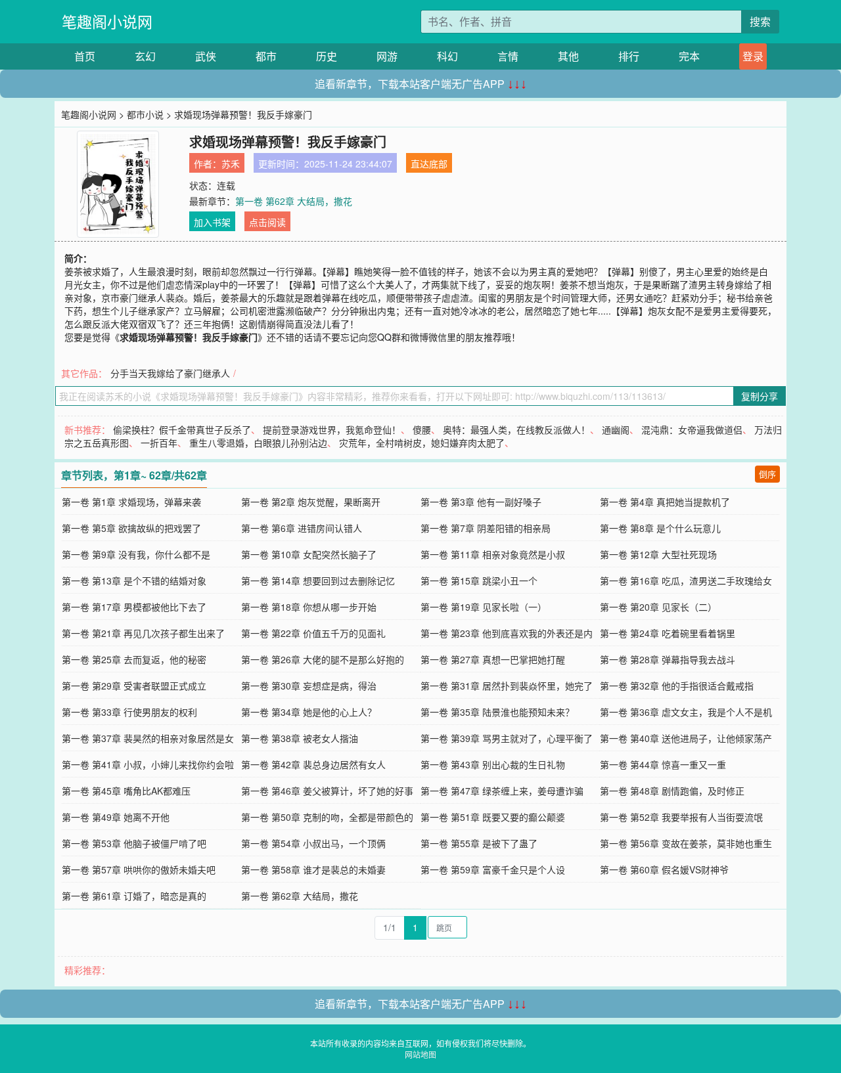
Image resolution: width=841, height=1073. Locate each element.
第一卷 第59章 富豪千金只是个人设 (492, 869)
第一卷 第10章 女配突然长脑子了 (308, 554)
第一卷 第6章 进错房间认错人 (301, 528)
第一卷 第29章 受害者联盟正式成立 (134, 685)
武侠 (205, 56)
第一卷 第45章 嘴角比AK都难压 (126, 790)
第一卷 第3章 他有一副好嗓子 (480, 501)
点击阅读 (267, 222)
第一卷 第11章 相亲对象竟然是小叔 (492, 554)
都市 (266, 56)
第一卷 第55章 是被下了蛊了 (478, 843)
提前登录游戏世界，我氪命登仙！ (332, 429)
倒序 (767, 474)
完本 (689, 56)
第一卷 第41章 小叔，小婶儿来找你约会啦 (148, 764)
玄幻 (145, 56)
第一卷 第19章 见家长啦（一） (483, 606)
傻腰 (422, 429)
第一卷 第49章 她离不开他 (116, 816)
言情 (507, 56)
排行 (628, 56)
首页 (84, 56)
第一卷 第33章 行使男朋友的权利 (129, 711)
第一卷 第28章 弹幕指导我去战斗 (667, 659)
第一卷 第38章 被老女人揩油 (299, 738)
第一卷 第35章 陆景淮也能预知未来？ (497, 711)
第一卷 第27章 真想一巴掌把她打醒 (492, 659)
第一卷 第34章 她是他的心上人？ (308, 711)
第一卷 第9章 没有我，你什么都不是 (136, 554)
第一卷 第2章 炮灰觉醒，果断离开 (310, 501)
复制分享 (759, 396)
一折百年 (159, 442)
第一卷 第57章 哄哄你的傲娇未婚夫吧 (139, 869)
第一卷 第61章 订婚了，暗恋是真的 (134, 895)
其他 (568, 56)
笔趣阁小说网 (107, 21)
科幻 (447, 56)
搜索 (760, 21)
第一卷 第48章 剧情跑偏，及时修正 (672, 790)
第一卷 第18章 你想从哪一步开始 (308, 606)
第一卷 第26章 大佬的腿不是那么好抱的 (322, 659)
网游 (387, 56)
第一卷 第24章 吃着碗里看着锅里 (667, 633)
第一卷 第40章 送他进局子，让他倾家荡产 (686, 738)
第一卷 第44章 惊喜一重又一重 (663, 764)
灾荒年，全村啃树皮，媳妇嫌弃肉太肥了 (422, 442)
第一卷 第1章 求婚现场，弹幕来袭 (131, 501)
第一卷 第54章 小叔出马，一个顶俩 (313, 843)
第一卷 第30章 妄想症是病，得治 (308, 685)
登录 (752, 56)
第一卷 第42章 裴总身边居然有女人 (313, 764)
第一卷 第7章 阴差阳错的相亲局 (485, 528)
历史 (326, 56)
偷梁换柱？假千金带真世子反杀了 (182, 429)
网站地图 (420, 1054)
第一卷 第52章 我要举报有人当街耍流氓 (681, 816)
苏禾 (230, 163)
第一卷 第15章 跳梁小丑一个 (478, 580)
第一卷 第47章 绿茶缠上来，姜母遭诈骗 (501, 790)
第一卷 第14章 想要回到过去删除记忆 (318, 580)
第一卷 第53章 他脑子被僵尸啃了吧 (134, 843)
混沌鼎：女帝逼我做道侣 (691, 429)
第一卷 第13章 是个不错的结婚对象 (134, 580)
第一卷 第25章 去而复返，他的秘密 (134, 659)
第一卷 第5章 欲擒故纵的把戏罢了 (131, 528)
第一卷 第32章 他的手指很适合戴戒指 (677, 685)
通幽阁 (615, 429)
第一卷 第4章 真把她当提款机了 (665, 501)
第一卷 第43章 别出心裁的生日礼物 (492, 764)
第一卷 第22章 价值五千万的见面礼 (313, 633)
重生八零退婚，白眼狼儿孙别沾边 (258, 442)
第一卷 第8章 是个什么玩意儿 (660, 528)
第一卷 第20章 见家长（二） (658, 606)
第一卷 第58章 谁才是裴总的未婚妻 (313, 869)
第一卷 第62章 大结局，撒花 (293, 201)
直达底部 (429, 163)
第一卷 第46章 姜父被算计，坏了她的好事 (327, 790)
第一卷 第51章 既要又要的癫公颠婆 (492, 816)
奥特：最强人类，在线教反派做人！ (516, 429)
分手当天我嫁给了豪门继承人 (170, 373)
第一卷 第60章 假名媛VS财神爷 (664, 869)
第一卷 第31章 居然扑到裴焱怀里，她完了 (506, 685)
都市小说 (145, 114)
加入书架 (212, 222)
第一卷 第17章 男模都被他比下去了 (134, 606)
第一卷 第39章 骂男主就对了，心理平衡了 (506, 738)
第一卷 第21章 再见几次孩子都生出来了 (143, 633)
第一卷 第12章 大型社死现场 (658, 554)
